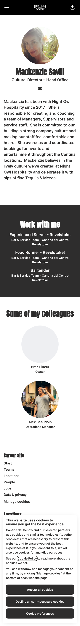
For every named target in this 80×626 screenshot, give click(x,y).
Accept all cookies (40, 589)
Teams (9, 469)
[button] (72, 7)
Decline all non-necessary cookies (40, 601)
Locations (12, 476)
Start (8, 463)
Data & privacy (15, 495)
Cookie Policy (27, 558)
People (9, 482)
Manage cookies (17, 501)
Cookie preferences (40, 613)
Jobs (8, 488)
